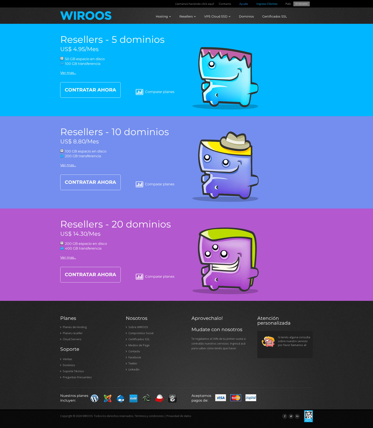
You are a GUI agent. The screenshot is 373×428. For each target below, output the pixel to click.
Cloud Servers (71, 339)
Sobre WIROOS (138, 327)
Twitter (132, 363)
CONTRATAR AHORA (90, 90)
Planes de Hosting (74, 327)
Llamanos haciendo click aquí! (194, 3)
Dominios (246, 16)
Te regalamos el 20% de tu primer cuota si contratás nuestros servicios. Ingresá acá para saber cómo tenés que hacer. (218, 343)
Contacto (225, 3)
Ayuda (243, 3)
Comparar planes (159, 92)
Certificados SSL (274, 16)
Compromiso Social (140, 333)
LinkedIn (133, 369)
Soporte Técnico (73, 371)
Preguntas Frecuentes (77, 377)
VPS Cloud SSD (216, 16)
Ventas (67, 359)
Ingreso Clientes (266, 3)
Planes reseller (72, 333)
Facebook (134, 357)
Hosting (162, 16)
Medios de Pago (139, 345)
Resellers (186, 16)
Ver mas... (68, 73)
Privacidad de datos (178, 416)
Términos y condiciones (149, 416)
